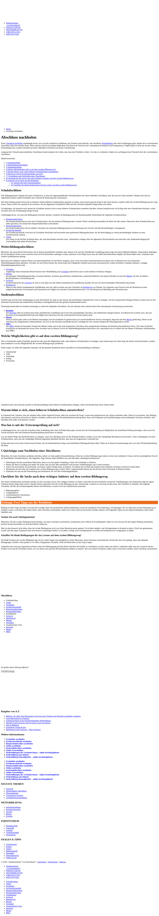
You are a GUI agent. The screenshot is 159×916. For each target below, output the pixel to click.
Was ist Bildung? (12, 725)
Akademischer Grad (14, 906)
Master (9, 317)
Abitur (8, 237)
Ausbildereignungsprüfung (16, 798)
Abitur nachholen (13, 746)
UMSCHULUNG (13, 32)
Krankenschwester (13, 809)
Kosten (9, 847)
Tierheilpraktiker (12, 833)
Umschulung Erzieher (14, 795)
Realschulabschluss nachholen (18, 748)
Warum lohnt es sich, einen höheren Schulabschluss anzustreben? (32, 172)
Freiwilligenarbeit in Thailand (17, 718)
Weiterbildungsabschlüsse (17, 165)
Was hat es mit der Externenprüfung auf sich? (24, 174)
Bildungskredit (12, 851)
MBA (8, 324)
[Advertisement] (75, 73)
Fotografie (10, 828)
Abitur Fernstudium (14, 750)
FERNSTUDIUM (13, 27)
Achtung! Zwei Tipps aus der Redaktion (22, 181)
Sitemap (62, 862)
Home (8, 129)
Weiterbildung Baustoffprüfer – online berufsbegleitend (29, 757)
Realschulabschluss (13, 226)
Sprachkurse (11, 835)
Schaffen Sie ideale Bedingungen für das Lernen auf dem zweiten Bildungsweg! (44, 185)
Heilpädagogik (12, 826)
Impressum (42, 862)
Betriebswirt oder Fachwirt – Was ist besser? (23, 730)
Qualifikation (11, 895)
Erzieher (9, 816)
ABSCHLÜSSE (12, 34)
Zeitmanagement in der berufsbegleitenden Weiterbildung (28, 721)
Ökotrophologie (12, 793)
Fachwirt (9, 280)
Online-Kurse (11, 858)
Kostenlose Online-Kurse (16, 727)
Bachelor (10, 311)
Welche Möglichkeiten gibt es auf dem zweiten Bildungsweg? (31, 169)
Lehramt (9, 830)
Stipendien (10, 853)
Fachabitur (10, 605)
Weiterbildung (107, 143)
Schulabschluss (12, 882)
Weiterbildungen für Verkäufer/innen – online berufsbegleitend (32, 753)
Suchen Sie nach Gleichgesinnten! (26, 183)
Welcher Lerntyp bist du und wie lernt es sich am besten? (28, 723)
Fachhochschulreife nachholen (19, 741)
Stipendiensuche (12, 855)
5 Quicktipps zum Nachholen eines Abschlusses (25, 176)
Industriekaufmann (13, 807)
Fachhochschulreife (13, 230)
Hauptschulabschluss (14, 219)
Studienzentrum (13, 24)
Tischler (9, 812)
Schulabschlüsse (13, 163)
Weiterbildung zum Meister (17, 755)
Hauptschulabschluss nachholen (19, 744)
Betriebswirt (11, 285)
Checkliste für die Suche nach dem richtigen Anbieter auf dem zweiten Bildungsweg (40, 178)
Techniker (10, 269)
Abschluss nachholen (14, 143)
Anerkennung (11, 844)
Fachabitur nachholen (15, 739)
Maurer (9, 814)
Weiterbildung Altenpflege (16, 791)
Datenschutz (53, 862)
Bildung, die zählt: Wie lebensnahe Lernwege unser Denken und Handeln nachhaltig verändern (43, 716)
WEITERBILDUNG (14, 30)
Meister (9, 274)
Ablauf (8, 849)
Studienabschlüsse (14, 167)
